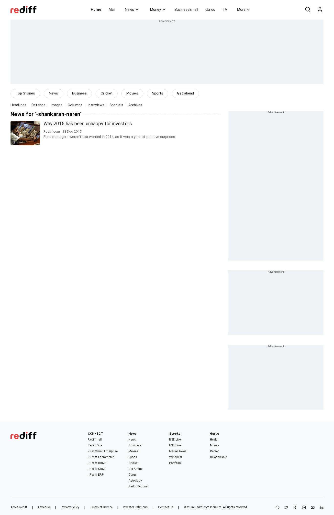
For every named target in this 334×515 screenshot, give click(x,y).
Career (214, 451)
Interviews (96, 105)
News (129, 9)
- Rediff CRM (96, 469)
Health (214, 439)
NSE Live (175, 445)
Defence (38, 105)
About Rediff (19, 507)
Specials (116, 105)
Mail (112, 9)
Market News (178, 451)
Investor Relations (135, 507)
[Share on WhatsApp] (277, 507)
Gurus (210, 9)
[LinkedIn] (321, 507)
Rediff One (95, 445)
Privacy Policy (70, 507)
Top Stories (25, 93)
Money (155, 9)
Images (57, 105)
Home (96, 9)
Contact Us (165, 507)
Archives (135, 105)
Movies (132, 93)
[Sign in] (319, 9)
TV (225, 9)
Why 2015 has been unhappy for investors (88, 123)
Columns (75, 105)
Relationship (218, 457)
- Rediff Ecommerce (101, 457)
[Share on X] (286, 507)
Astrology (135, 480)
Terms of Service (101, 507)
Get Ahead (136, 469)
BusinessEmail (186, 9)
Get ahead (185, 93)
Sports (157, 93)
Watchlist (175, 457)
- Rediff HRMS (97, 463)
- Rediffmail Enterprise (102, 451)
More (241, 9)
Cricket (106, 93)
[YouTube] (313, 507)
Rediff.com (202, 507)
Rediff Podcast (138, 486)
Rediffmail (95, 439)
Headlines (18, 105)
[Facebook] (295, 507)
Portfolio (175, 463)
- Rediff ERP (95, 474)
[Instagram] (304, 507)
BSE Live (175, 439)
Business (79, 93)
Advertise (44, 507)
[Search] (307, 9)
